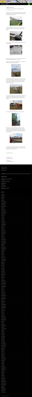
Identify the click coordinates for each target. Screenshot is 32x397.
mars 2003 (2, 390)
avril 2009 (2, 333)
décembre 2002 (3, 392)
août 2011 (2, 321)
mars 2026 (2, 195)
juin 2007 (2, 351)
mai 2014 (2, 289)
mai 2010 (2, 327)
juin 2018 (2, 245)
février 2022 (2, 209)
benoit (13, 10)
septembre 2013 (3, 298)
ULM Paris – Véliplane (4, 167)
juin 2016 (2, 265)
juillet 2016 (2, 263)
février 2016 (2, 271)
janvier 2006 (2, 366)
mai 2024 (2, 198)
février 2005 (2, 378)
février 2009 (2, 336)
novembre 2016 (3, 259)
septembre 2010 (3, 325)
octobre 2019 (3, 233)
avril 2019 (2, 236)
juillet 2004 (2, 387)
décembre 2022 (3, 201)
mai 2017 (2, 253)
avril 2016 (2, 268)
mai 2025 (2, 197)
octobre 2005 (3, 369)
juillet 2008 (2, 337)
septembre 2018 (3, 242)
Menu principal (31, 4)
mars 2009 (2, 334)
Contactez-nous (3, 170)
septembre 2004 (3, 384)
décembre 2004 (3, 381)
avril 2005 (2, 375)
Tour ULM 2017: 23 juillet (9, 161)
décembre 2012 (3, 304)
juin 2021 (2, 215)
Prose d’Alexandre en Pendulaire (5, 181)
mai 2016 (2, 266)
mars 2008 (2, 340)
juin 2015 (2, 277)
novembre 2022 (3, 203)
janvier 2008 (2, 342)
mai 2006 (2, 363)
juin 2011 (2, 322)
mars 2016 (2, 269)
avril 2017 (2, 254)
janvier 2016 (2, 272)
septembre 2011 (3, 319)
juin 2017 (2, 251)
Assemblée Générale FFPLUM (10, 7)
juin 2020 (2, 227)
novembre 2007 (3, 345)
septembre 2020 (3, 224)
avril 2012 (2, 313)
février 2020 (2, 230)
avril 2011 (2, 324)
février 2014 (2, 292)
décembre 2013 (3, 295)
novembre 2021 (3, 212)
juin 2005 (2, 372)
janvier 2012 (2, 316)
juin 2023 (2, 200)
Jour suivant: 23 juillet (9, 152)
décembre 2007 (3, 343)
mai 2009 (2, 331)
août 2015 (2, 275)
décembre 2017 (3, 247)
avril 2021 (2, 218)
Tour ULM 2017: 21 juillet (9, 158)
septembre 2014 (3, 286)
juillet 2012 (2, 310)
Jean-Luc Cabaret (3, 185)
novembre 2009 (3, 328)
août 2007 (2, 348)
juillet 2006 (2, 360)
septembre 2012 (3, 307)
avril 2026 (2, 194)
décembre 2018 (3, 239)
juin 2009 (2, 330)
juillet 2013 (2, 301)
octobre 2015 (3, 274)
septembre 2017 (3, 248)
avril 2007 (2, 354)
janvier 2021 (2, 221)
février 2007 (2, 357)
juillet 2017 (2, 250)
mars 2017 (2, 256)
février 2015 (2, 280)
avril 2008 (2, 339)
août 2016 (2, 262)
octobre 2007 (3, 346)
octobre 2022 (3, 204)
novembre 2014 (3, 283)
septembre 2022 (3, 206)
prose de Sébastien (3, 183)
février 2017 (2, 257)
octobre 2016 (3, 260)
